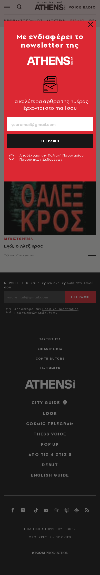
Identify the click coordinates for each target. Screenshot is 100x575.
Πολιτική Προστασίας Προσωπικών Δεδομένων (51, 157)
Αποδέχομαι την (51, 157)
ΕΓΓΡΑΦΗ (50, 141)
